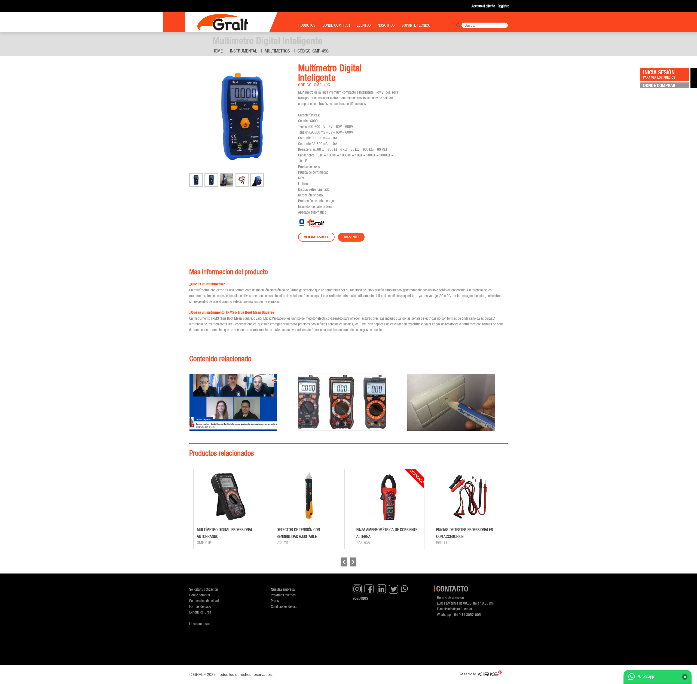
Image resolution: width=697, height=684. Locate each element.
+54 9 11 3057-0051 (467, 614)
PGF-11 (441, 542)
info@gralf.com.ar (459, 608)
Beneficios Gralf (200, 612)
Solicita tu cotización (203, 589)
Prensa (275, 600)
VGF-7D (282, 542)
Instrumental (243, 51)
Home (217, 51)
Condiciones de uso (284, 606)
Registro (503, 6)
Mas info (351, 237)
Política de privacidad (204, 600)
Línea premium (199, 623)
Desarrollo (467, 674)
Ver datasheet (316, 237)
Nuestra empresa (283, 589)
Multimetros (277, 51)
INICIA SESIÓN (659, 74)
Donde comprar (199, 595)
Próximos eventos (283, 595)
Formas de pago (200, 606)
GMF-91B (204, 542)
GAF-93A (363, 542)
